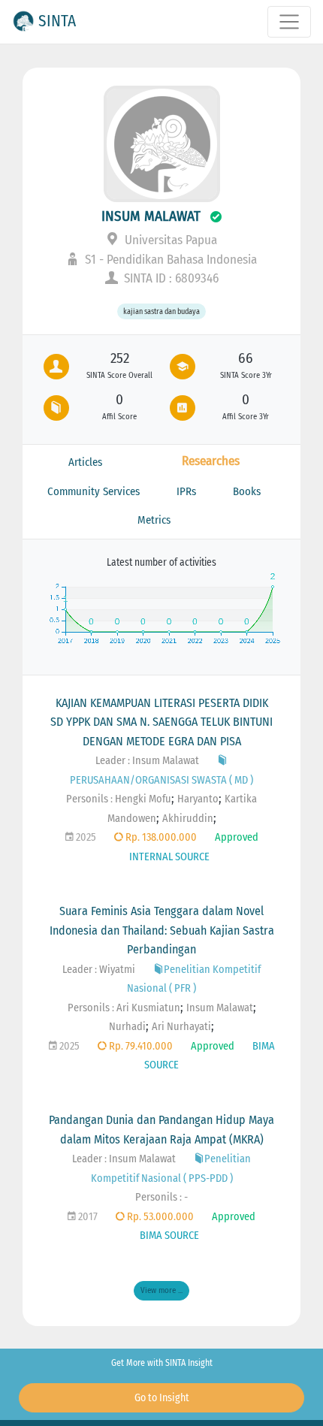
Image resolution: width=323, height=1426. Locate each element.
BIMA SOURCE (169, 1235)
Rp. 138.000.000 (160, 837)
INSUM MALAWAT (151, 216)
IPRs (186, 491)
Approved (236, 837)
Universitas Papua (169, 240)
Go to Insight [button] (161, 1397)
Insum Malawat (219, 1008)
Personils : (90, 799)
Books (247, 491)
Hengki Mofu (143, 799)
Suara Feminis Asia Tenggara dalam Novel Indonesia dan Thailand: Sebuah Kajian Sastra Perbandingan (162, 930)
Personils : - (161, 1197)
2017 (87, 1216)
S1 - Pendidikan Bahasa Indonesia (169, 259)
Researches (211, 461)
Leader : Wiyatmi (98, 969)
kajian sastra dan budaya (161, 311)
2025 (85, 837)
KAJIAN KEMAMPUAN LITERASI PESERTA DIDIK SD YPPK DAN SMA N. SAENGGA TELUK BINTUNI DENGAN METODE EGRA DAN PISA (161, 722)
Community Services (93, 491)
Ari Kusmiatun (148, 1008)
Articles (85, 462)
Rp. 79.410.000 (140, 1046)
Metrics (154, 520)
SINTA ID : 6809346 (170, 278)
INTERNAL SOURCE (169, 856)
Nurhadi (127, 1026)
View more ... (161, 1290)
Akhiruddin (187, 818)
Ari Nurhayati (181, 1026)
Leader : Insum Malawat (147, 760)
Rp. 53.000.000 (159, 1216)
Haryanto (198, 799)
